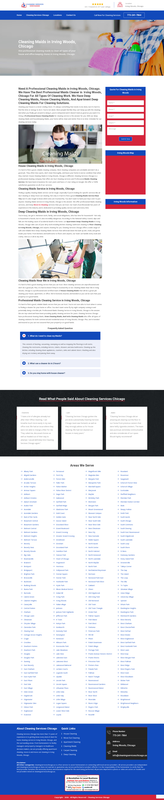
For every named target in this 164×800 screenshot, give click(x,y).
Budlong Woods (30, 585)
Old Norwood (93, 600)
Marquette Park (94, 483)
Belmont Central (30, 528)
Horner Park (61, 578)
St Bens (123, 551)
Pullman (91, 673)
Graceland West (62, 524)
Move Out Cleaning (72, 738)
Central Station (29, 608)
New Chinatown (94, 528)
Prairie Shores (93, 657)
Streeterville (125, 562)
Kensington (60, 635)
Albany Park (28, 471)
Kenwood (59, 638)
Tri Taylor (124, 585)
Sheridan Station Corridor (130, 502)
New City (91, 532)
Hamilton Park (61, 551)
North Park (92, 566)
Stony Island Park (127, 559)
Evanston (27, 714)
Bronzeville (28, 578)
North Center (93, 547)
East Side (27, 684)
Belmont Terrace (30, 540)
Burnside (27, 593)
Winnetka (124, 692)
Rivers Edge (93, 703)
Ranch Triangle (94, 676)
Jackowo (59, 608)
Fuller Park (60, 483)
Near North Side (94, 517)
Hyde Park (60, 585)
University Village (127, 597)
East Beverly (29, 665)
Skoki (122, 505)
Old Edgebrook (94, 593)
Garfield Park (61, 502)
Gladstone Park (62, 509)
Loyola (58, 714)
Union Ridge (125, 593)
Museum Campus (95, 513)
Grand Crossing (62, 532)
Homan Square (61, 574)
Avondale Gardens (31, 513)
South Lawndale (126, 540)
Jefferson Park (61, 616)
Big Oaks (27, 555)
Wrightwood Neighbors (129, 703)
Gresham (59, 543)
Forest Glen (60, 479)
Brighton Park (29, 574)
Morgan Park (93, 505)
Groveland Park (62, 547)
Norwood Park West (96, 581)
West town (124, 673)
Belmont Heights (30, 536)
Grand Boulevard (62, 528)
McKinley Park (93, 498)
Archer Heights (29, 486)
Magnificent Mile (94, 471)
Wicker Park (125, 680)
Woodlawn (124, 695)
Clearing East (29, 631)
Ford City (59, 475)
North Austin (93, 543)
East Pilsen (28, 680)
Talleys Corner (126, 566)
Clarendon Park (29, 627)
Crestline (27, 642)
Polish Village (93, 646)
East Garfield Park (31, 673)
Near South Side (94, 521)
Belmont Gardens (30, 532)
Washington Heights (128, 608)
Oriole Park (92, 612)
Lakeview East (61, 657)
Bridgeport (28, 570)
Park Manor (92, 619)
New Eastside (93, 536)
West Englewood (127, 638)
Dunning (27, 661)
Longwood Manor (63, 707)
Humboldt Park (62, 581)
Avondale (27, 509)
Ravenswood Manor (96, 688)
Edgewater (28, 699)
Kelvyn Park (60, 623)
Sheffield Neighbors (128, 494)
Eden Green (28, 692)
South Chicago (125, 521)
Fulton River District (63, 490)
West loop (124, 654)
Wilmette (124, 688)
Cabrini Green (29, 597)
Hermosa (59, 566)
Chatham (27, 612)
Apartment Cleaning (72, 742)
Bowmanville (28, 559)
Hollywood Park (62, 570)
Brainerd (27, 562)
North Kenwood (94, 555)
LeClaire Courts (62, 669)
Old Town (92, 604)
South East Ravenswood (129, 532)
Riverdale (92, 699)
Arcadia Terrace (30, 483)
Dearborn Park (29, 650)
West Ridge (125, 665)
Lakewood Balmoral (63, 665)
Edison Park (28, 707)
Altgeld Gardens (30, 475)
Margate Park (93, 479)
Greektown (60, 540)
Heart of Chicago (62, 559)
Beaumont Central (31, 521)
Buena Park (28, 589)
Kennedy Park (61, 631)
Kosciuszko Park (62, 646)
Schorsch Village (126, 486)
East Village (28, 688)
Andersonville (29, 479)
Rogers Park (93, 707)
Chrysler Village (30, 623)
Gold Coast (60, 513)
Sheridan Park (125, 498)
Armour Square (29, 490)
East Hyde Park (30, 676)
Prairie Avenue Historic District (100, 654)
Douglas (27, 654)
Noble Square (93, 540)
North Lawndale (94, 559)
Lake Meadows (62, 650)
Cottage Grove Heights (33, 635)
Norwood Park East (95, 578)
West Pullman (125, 661)
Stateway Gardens (127, 555)
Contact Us (71, 15)
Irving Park (60, 597)
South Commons (126, 524)
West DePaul (125, 631)
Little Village (60, 699)
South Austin (125, 517)
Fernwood (60, 471)
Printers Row (93, 665)
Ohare (90, 589)
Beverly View (29, 547)
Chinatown (28, 619)
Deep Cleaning (70, 754)
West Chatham (126, 623)
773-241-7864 (134, 15)
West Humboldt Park (128, 646)
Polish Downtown (95, 642)
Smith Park (124, 513)
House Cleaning (70, 733)
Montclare (92, 502)
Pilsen (90, 638)
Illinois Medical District (64, 589)
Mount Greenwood (95, 509)
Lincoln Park (60, 680)
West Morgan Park (127, 657)
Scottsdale (124, 490)
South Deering (125, 528)
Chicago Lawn (29, 616)
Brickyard (27, 566)
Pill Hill (90, 635)
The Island (124, 574)
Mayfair (91, 494)
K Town (59, 619)
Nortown (91, 574)
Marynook (92, 490)
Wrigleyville (124, 707)
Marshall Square (94, 486)
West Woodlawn (126, 676)
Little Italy (60, 695)
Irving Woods (61, 600)
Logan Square (61, 703)
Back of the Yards (30, 517)
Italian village (61, 604)
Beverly (27, 543)
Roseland (124, 471)
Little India (60, 692)
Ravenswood (93, 680)
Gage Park (60, 494)
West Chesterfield (127, 627)
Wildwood (124, 684)
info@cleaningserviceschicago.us (130, 755)
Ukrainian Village (126, 589)
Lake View (60, 654)
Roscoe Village (94, 711)
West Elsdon (125, 635)
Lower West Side (62, 711)
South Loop (124, 543)
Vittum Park (124, 604)
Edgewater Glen (30, 703)
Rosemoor (124, 475)
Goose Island (61, 521)
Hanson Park (61, 555)
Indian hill (59, 593)
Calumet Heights (30, 600)
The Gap (123, 570)
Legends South (62, 673)
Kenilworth (60, 627)
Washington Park (126, 612)
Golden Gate (61, 517)
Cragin (26, 638)
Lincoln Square (61, 684)
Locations (57, 15)
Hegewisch (60, 562)
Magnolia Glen (93, 475)
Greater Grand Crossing (65, 536)
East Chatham (29, 669)
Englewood (28, 711)
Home (19, 15)
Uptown (123, 600)
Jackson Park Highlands (65, 612)
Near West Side (94, 524)
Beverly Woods (30, 551)
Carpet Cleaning (70, 750)
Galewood (60, 498)
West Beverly (125, 619)
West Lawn (124, 650)
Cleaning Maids (70, 746)
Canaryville (28, 604)
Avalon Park (28, 505)
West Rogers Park (127, 669)
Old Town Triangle (95, 608)
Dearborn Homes (30, 646)
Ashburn (27, 494)
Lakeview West (62, 661)
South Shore (125, 547)
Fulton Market (61, 486)
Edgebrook (28, 695)
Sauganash (124, 479)
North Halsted (93, 551)
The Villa (123, 581)
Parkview (91, 627)
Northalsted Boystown (97, 570)
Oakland (91, 585)
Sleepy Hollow (125, 509)
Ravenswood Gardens (96, 684)
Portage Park (93, 650)
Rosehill (91, 714)
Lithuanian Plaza (62, 688)
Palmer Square (94, 616)
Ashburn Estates (30, 498)
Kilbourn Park (61, 642)
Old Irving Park (94, 597)
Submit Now (125, 139)
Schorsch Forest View (128, 483)
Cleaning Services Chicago (37, 15)
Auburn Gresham (30, 502)
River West (92, 695)
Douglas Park (29, 657)
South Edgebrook (127, 536)
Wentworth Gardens (128, 616)
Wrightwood (125, 699)
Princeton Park (94, 661)
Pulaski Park (93, 669)
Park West (92, 623)
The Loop (124, 578)
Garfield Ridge (61, 505)
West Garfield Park (127, 642)
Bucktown (27, 581)
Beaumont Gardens (31, 524)
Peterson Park (94, 631)
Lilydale (59, 676)
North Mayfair (93, 562)
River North (92, 692)
